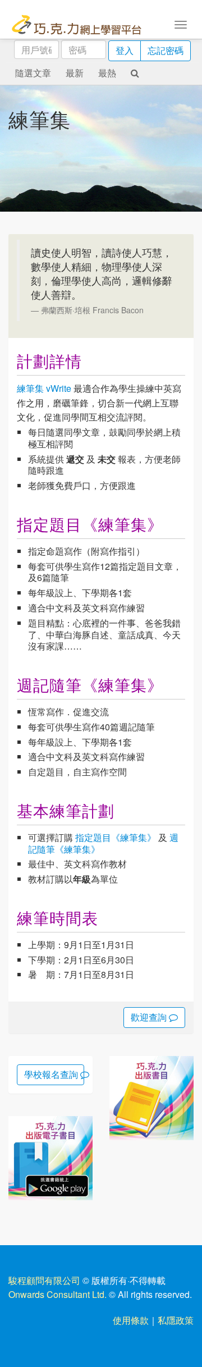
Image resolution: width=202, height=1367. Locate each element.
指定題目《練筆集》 (115, 837)
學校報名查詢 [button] (52, 1074)
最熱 (107, 72)
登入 (125, 50)
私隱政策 (176, 1320)
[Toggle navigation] (180, 23)
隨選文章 (33, 72)
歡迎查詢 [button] (150, 1017)
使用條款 (131, 1320)
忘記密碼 (165, 50)
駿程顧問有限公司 (44, 1280)
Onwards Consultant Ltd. (57, 1294)
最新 (75, 72)
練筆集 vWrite (44, 388)
